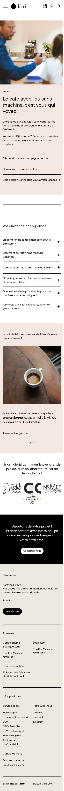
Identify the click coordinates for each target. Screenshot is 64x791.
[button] (30, 442)
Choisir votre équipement (18, 169)
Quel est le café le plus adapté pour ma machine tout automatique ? (27, 293)
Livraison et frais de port (15, 717)
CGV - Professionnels (14, 731)
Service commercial (13, 760)
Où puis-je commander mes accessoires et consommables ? (27, 280)
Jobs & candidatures (13, 765)
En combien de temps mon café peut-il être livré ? (27, 241)
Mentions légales (12, 735)
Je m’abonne (12, 611)
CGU (5, 721)
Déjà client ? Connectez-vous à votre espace (30, 179)
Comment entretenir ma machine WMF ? (28, 267)
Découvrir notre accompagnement (24, 158)
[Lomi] (25, 6)
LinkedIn (37, 712)
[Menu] (5, 6)
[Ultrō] (22, 783)
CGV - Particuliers (12, 726)
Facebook (38, 717)
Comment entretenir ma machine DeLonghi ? (23, 254)
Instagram (38, 721)
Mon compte (10, 712)
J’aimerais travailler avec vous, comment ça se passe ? (27, 306)
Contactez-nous (32, 550)
